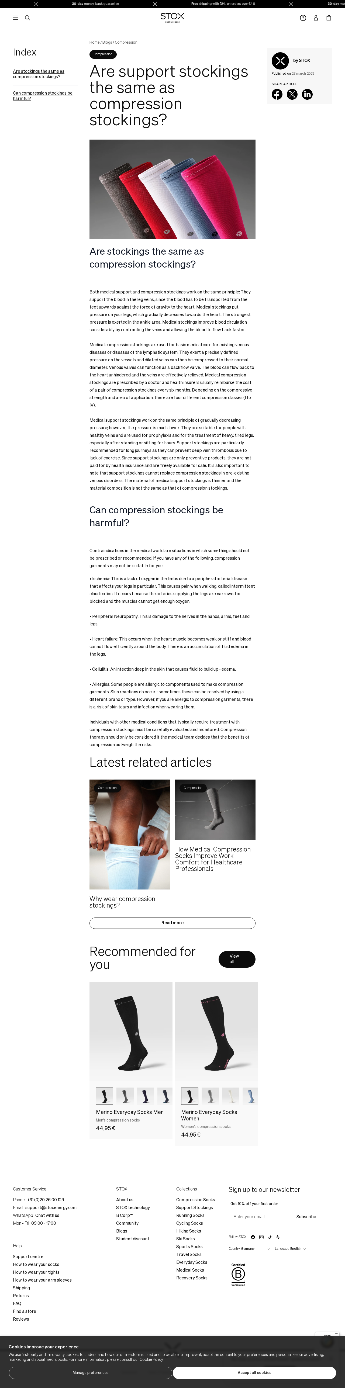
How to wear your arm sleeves (42, 1280)
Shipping (21, 1288)
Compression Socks (195, 1200)
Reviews (21, 1319)
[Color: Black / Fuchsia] (189, 1096)
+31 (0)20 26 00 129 (45, 1200)
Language (282, 1249)
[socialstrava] (278, 1237)
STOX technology (133, 1208)
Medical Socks (190, 1270)
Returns (21, 1296)
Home (94, 42)
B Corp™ (124, 1216)
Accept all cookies (254, 1373)
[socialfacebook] (253, 1237)
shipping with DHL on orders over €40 (215, 4)
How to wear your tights (36, 1273)
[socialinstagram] (261, 1237)
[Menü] (336, 1335)
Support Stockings (194, 1208)
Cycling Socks (189, 1223)
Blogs (107, 42)
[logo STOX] (173, 18)
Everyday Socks (191, 1263)
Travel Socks (189, 1255)
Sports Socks (189, 1247)
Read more (172, 923)
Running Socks (190, 1216)
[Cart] (329, 18)
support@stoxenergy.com (51, 1208)
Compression (126, 42)
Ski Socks (185, 1239)
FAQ (17, 1304)
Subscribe (306, 1217)
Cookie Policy (151, 1360)
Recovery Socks (192, 1278)
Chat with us (47, 1216)
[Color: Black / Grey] (104, 1096)
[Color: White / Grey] (230, 1096)
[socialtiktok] (270, 1237)
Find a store (24, 1312)
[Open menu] (15, 18)
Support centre (28, 1257)
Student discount (132, 1239)
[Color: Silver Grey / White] (210, 1096)
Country (234, 1249)
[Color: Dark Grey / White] (125, 1096)
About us (124, 1200)
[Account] (316, 18)
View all (234, 959)
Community (127, 1223)
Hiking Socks (188, 1231)
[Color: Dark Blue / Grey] (145, 1096)
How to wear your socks (36, 1265)
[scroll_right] (159, 1096)
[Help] (303, 18)
